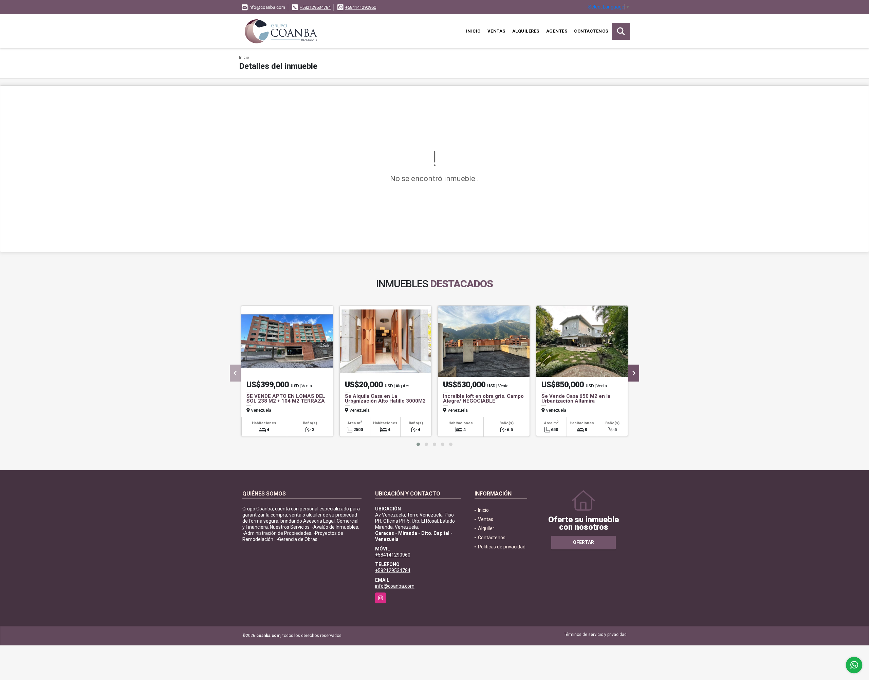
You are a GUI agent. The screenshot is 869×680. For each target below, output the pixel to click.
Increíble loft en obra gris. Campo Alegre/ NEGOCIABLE (483, 398)
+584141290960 (360, 7)
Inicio (473, 31)
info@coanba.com (394, 586)
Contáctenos (591, 31)
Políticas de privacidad (501, 546)
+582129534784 (315, 7)
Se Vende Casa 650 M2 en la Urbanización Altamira (575, 398)
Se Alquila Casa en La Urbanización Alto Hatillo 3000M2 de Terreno (385, 401)
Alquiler (486, 528)
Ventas (496, 31)
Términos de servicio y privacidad (595, 634)
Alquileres (525, 31)
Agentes (557, 31)
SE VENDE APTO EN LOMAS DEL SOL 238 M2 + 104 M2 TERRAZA (285, 398)
